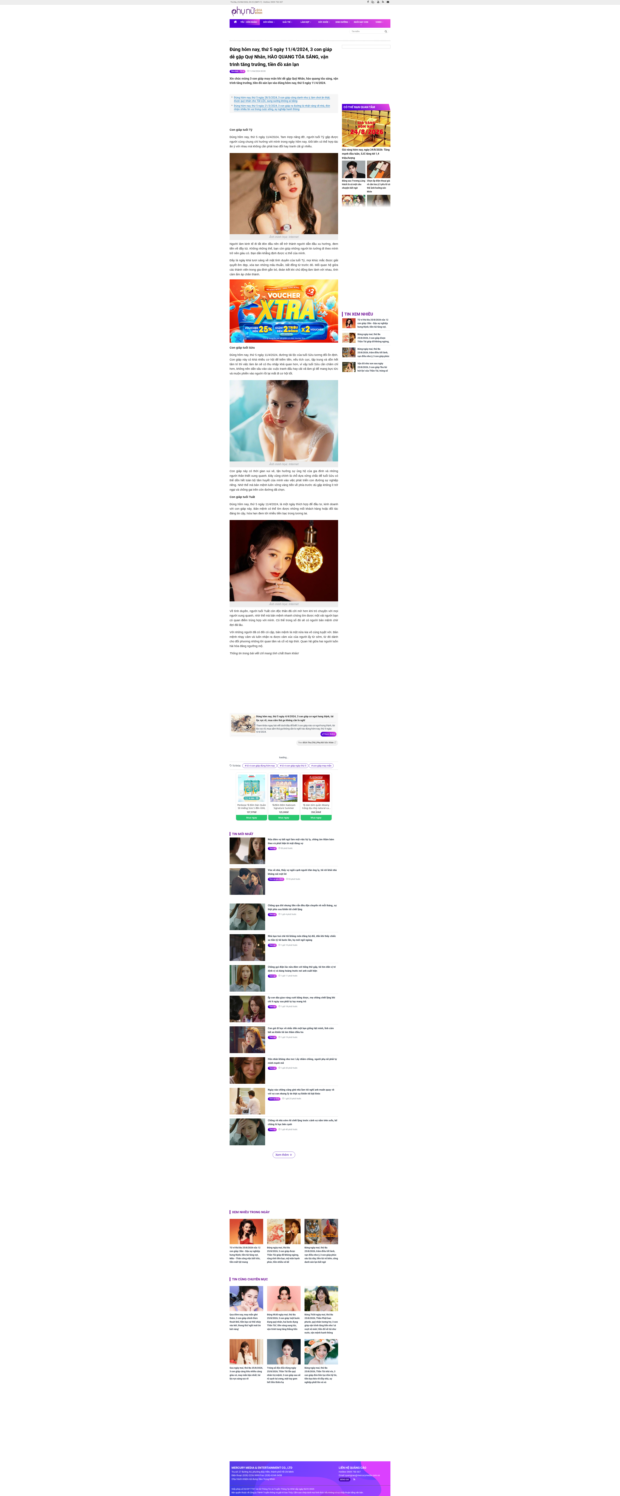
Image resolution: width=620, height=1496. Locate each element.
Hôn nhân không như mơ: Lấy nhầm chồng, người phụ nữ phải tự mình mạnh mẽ (302, 1061)
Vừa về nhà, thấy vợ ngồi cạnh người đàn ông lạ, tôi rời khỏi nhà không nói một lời (302, 872)
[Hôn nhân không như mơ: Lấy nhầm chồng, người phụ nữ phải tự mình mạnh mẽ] (247, 1070)
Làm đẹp (305, 22)
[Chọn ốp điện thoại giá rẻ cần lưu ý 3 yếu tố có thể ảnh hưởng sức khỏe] (378, 169)
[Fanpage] (368, 2)
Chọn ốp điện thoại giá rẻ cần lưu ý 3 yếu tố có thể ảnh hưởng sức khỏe (378, 186)
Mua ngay (251, 817)
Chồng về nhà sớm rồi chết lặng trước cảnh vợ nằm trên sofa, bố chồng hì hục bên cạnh (302, 1122)
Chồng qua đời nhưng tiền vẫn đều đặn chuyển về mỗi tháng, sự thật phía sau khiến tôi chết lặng (302, 907)
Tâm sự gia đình (276, 879)
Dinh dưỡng (342, 22)
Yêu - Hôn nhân (248, 22)
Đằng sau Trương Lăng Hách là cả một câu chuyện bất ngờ (353, 184)
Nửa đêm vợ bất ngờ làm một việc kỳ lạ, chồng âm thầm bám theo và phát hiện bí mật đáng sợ (301, 841)
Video (379, 22)
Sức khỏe (323, 22)
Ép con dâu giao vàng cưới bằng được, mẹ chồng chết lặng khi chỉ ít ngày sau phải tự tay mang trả (301, 999)
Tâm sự (272, 848)
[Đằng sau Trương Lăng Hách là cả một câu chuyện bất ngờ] (353, 169)
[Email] (388, 2)
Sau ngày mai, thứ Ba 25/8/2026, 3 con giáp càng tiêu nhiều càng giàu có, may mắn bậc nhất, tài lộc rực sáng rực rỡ (246, 1373)
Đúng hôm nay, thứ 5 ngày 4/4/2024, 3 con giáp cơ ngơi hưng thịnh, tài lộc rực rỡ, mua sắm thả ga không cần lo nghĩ (294, 718)
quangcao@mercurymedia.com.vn (362, 1475)
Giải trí (287, 22)
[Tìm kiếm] (386, 31)
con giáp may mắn (322, 765)
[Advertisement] (284, 683)
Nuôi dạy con (361, 22)
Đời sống (268, 22)
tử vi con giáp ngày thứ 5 (294, 765)
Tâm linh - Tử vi (237, 71)
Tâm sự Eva (274, 1099)
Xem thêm (329, 734)
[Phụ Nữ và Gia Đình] (247, 11)
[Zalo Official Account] (374, 1)
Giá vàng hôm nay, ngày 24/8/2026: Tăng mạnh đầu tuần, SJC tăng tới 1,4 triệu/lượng (366, 153)
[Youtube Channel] (379, 2)
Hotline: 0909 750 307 (273, 2)
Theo (316, 742)
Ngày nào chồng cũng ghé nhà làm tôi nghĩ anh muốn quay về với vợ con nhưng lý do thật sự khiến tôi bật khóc (301, 1091)
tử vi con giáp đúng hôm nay (261, 765)
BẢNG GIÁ (344, 1479)
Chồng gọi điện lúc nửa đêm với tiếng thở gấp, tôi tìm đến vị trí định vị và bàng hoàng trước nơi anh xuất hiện (302, 968)
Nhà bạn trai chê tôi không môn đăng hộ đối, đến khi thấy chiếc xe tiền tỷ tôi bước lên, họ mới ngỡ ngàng (302, 938)
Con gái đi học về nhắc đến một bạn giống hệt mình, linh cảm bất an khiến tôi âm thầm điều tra (301, 1030)
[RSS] (383, 2)
